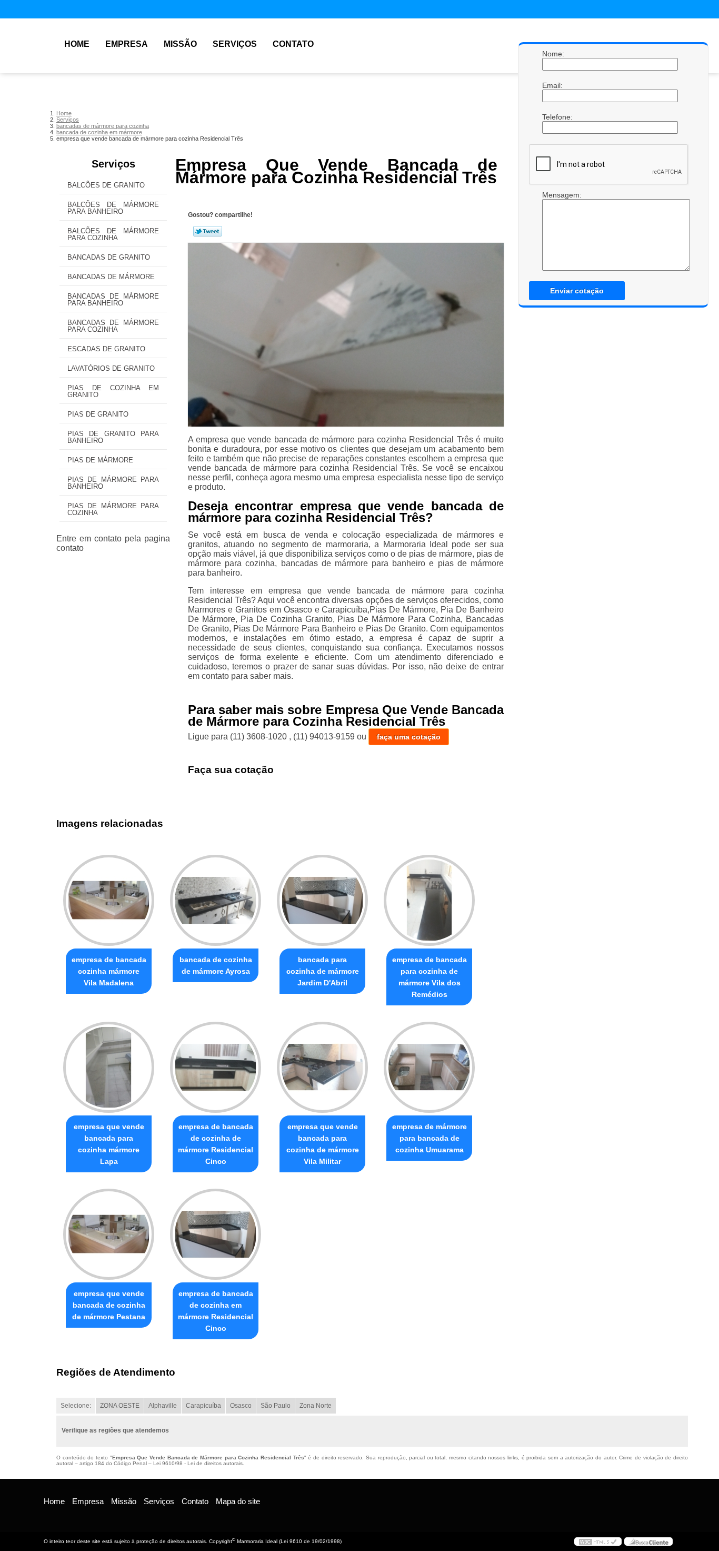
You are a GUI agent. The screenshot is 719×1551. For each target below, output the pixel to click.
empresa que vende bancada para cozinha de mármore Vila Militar (322, 1143)
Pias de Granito (97, 414)
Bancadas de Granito (108, 257)
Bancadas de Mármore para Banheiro (113, 299)
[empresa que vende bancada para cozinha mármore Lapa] (108, 1067)
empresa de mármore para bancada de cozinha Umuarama (429, 1138)
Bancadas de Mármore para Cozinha (113, 326)
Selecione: (76, 1405)
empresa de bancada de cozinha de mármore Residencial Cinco (215, 1143)
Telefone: (552, 117)
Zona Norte (315, 1405)
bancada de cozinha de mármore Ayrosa (215, 965)
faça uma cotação (409, 737)
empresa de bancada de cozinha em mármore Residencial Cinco (215, 1310)
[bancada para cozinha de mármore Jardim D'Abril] (322, 900)
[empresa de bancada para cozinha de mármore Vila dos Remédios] (429, 900)
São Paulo (276, 1405)
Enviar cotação (577, 291)
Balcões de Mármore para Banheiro (113, 208)
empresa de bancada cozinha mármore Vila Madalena (109, 971)
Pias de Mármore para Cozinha (113, 509)
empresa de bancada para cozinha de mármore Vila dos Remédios (429, 977)
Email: (552, 85)
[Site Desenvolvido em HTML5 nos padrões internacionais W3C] (598, 1541)
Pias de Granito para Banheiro (113, 437)
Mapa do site (238, 1501)
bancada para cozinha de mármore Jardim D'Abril (322, 971)
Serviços (235, 43)
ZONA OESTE (119, 1405)
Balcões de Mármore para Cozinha (113, 234)
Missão (180, 43)
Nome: (552, 54)
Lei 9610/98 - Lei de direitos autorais (198, 1463)
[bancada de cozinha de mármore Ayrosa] (215, 900)
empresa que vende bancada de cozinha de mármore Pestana (108, 1305)
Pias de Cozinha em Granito (113, 391)
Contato (293, 43)
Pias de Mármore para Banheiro (113, 483)
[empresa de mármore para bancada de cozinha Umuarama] (429, 1067)
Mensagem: (552, 195)
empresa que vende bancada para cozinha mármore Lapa (109, 1143)
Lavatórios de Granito (111, 368)
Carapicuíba (203, 1405)
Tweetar (207, 231)
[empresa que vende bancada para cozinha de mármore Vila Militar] (322, 1067)
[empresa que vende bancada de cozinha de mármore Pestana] (108, 1234)
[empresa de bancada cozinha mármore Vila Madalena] (108, 900)
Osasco (241, 1405)
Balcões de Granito (106, 185)
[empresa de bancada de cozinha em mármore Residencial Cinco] (215, 1234)
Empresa (126, 43)
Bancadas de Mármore (111, 277)
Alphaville (162, 1405)
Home (76, 43)
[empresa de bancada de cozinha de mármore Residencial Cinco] (215, 1067)
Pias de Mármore (100, 460)
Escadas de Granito (106, 349)
